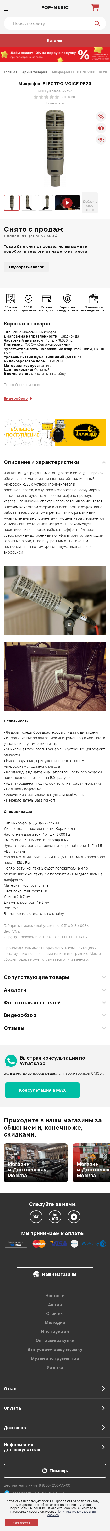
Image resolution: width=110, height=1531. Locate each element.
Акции (55, 1304)
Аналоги (15, 989)
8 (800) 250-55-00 (54, 1485)
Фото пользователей (32, 1002)
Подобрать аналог (26, 266)
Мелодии (55, 1322)
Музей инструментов (55, 1358)
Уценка (55, 1367)
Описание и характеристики (41, 462)
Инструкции (55, 1331)
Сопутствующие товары (36, 977)
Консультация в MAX (42, 1090)
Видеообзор (20, 1015)
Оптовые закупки (55, 1340)
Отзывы (14, 1028)
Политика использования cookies (71, 1513)
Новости (55, 1295)
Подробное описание (22, 385)
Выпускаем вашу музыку (55, 1349)
